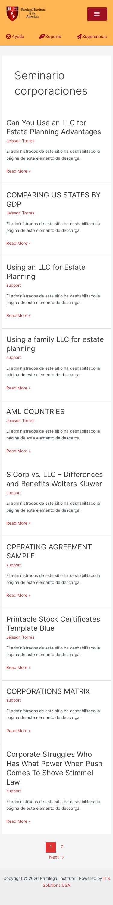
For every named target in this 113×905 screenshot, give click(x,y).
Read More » (18, 171)
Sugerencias (94, 36)
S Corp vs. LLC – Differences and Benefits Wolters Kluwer (54, 479)
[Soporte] (42, 36)
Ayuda (18, 36)
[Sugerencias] (79, 36)
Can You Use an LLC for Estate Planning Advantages (53, 127)
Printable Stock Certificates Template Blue (53, 624)
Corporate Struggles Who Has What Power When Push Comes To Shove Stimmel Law (54, 768)
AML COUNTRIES (35, 411)
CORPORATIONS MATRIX (48, 691)
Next (56, 857)
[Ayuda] (8, 36)
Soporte (53, 36)
